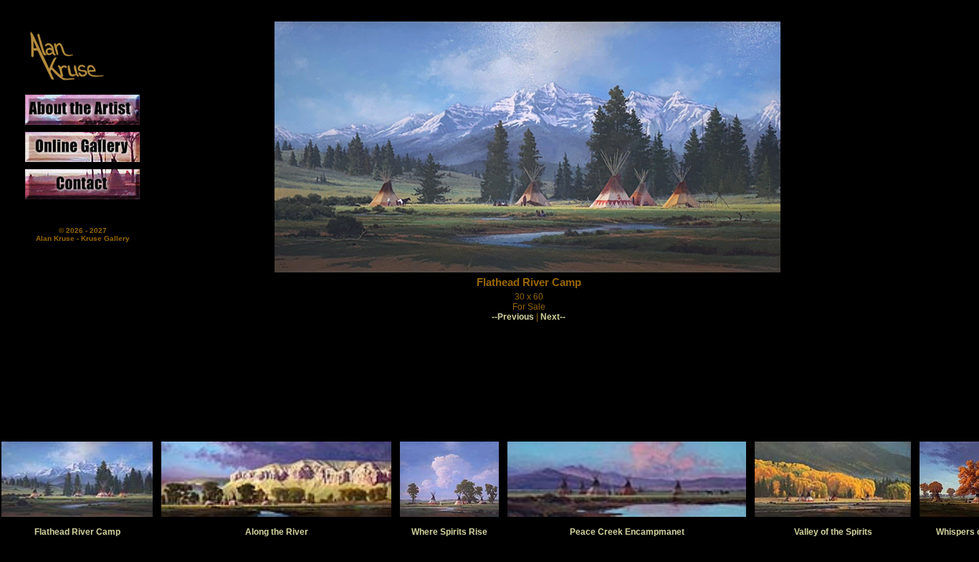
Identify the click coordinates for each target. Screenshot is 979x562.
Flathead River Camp (77, 532)
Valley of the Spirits (833, 532)
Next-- (552, 317)
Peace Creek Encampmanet (627, 532)
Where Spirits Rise (449, 532)
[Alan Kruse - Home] (66, 82)
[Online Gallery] (93, 150)
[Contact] (93, 187)
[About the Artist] (93, 113)
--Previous (513, 317)
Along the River (276, 532)
